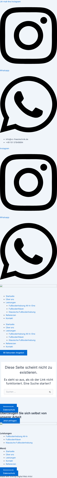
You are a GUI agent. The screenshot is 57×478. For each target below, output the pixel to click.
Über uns (10, 299)
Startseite (10, 296)
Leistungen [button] (11, 302)
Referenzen (11, 315)
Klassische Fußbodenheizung (22, 312)
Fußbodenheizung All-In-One (22, 305)
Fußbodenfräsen (16, 309)
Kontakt (9, 318)
